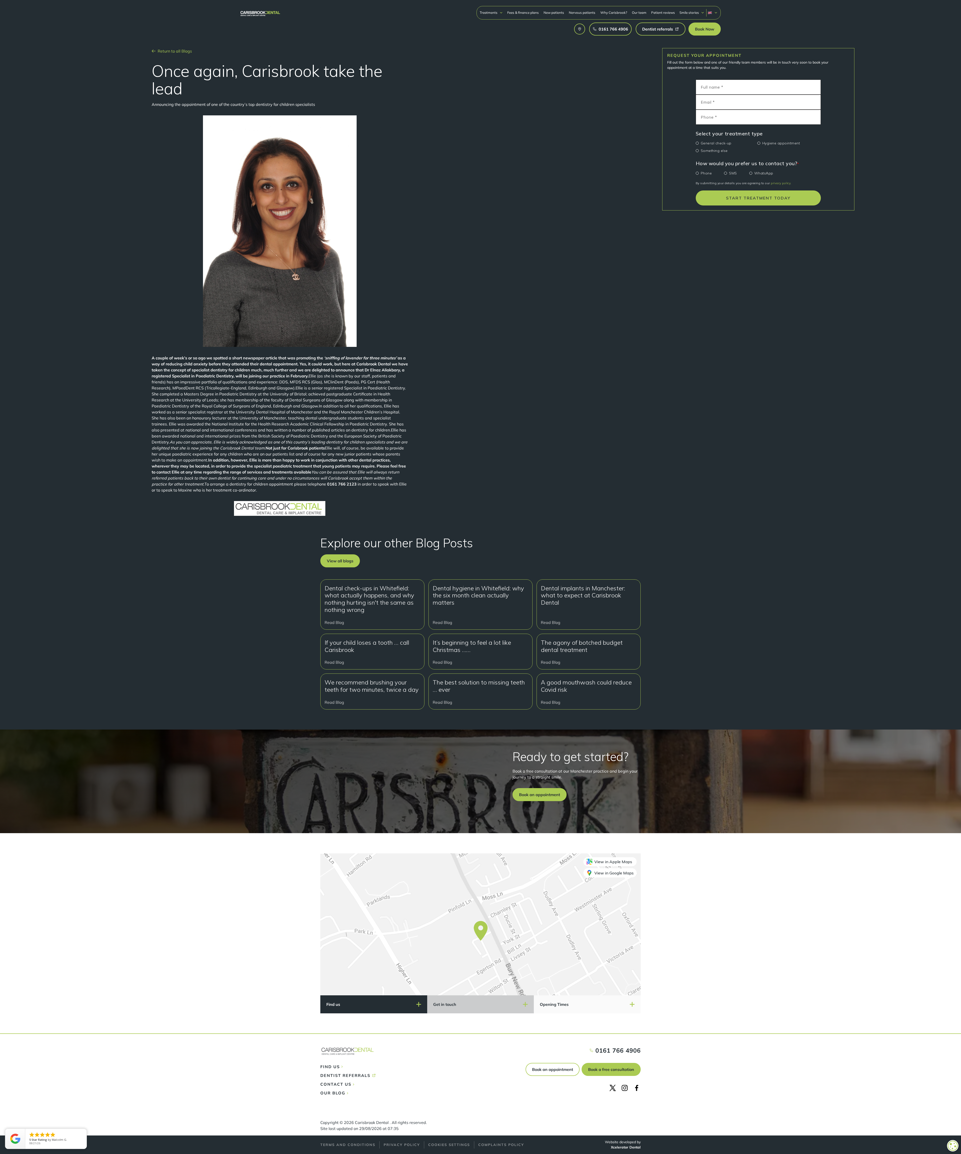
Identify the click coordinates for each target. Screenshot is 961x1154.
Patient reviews (663, 13)
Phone (706, 173)
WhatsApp (763, 173)
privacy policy (780, 183)
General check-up (716, 143)
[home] (260, 11)
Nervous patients (582, 13)
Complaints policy (501, 1144)
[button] (491, 12)
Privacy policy (402, 1144)
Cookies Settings (449, 1144)
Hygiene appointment (781, 143)
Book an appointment (552, 1069)
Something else (714, 150)
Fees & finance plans (523, 13)
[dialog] (952, 1145)
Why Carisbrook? (613, 13)
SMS (733, 173)
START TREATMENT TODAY (758, 197)
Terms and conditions (347, 1144)
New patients (554, 13)
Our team (639, 13)
